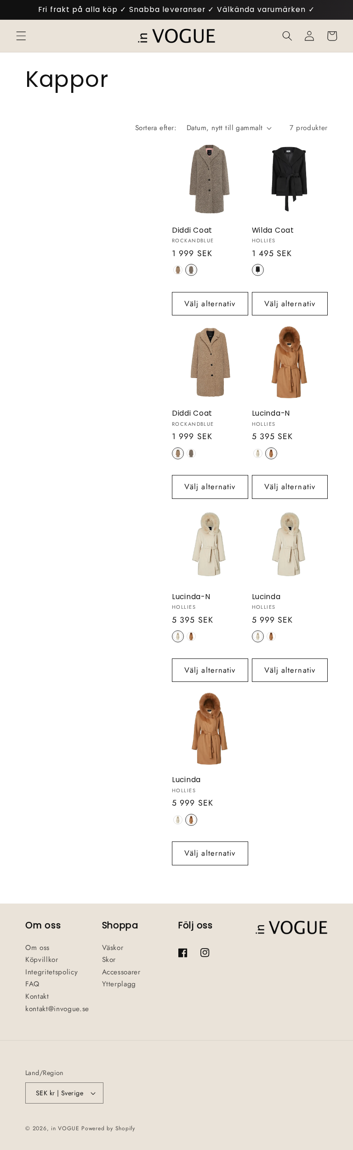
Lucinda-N (271, 413)
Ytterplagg (119, 984)
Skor (109, 960)
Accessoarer (121, 972)
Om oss (37, 948)
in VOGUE (65, 1128)
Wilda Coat (273, 230)
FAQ (32, 984)
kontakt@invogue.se (57, 1009)
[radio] (178, 270)
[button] (21, 36)
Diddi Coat (192, 230)
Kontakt (37, 996)
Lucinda (266, 596)
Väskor (113, 948)
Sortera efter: (155, 128)
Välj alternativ (210, 303)
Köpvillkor (41, 960)
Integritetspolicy (51, 972)
